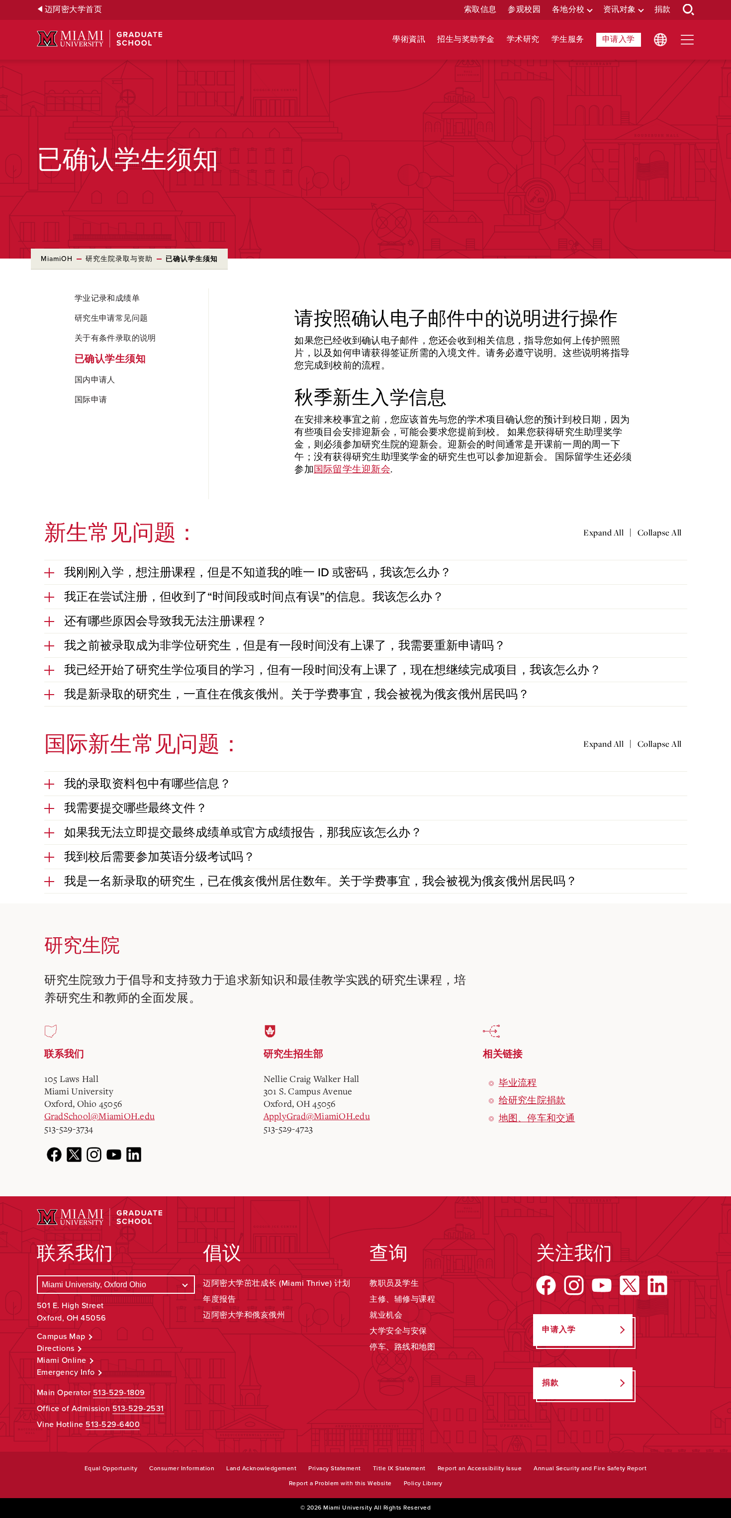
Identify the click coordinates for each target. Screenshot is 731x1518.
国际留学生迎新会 (352, 469)
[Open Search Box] (689, 10)
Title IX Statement (399, 1468)
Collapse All (660, 532)
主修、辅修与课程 (402, 1299)
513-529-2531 (138, 1409)
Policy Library (423, 1483)
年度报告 (219, 1299)
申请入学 (618, 39)
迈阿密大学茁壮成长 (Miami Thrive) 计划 (277, 1283)
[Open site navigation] (687, 39)
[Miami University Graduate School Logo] (100, 39)
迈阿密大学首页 (73, 9)
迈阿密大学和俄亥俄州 (244, 1315)
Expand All (603, 532)
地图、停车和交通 (537, 1118)
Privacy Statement (334, 1468)
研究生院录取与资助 (119, 259)
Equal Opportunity (111, 1468)
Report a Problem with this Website (340, 1483)
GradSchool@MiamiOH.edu (99, 1116)
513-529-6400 (113, 1424)
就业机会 (385, 1315)
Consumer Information (181, 1468)
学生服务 (567, 39)
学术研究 (523, 39)
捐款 (662, 9)
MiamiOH (57, 259)
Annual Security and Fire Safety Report (590, 1468)
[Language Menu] (660, 39)
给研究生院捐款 (532, 1100)
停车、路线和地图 (402, 1347)
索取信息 (480, 9)
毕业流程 (518, 1082)
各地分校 (568, 9)
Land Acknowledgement (261, 1468)
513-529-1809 (119, 1393)
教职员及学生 (394, 1283)
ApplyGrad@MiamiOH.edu (317, 1116)
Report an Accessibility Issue (480, 1468)
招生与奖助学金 (466, 39)
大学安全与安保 (398, 1331)
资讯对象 (619, 9)
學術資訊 (408, 39)
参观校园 (524, 9)
